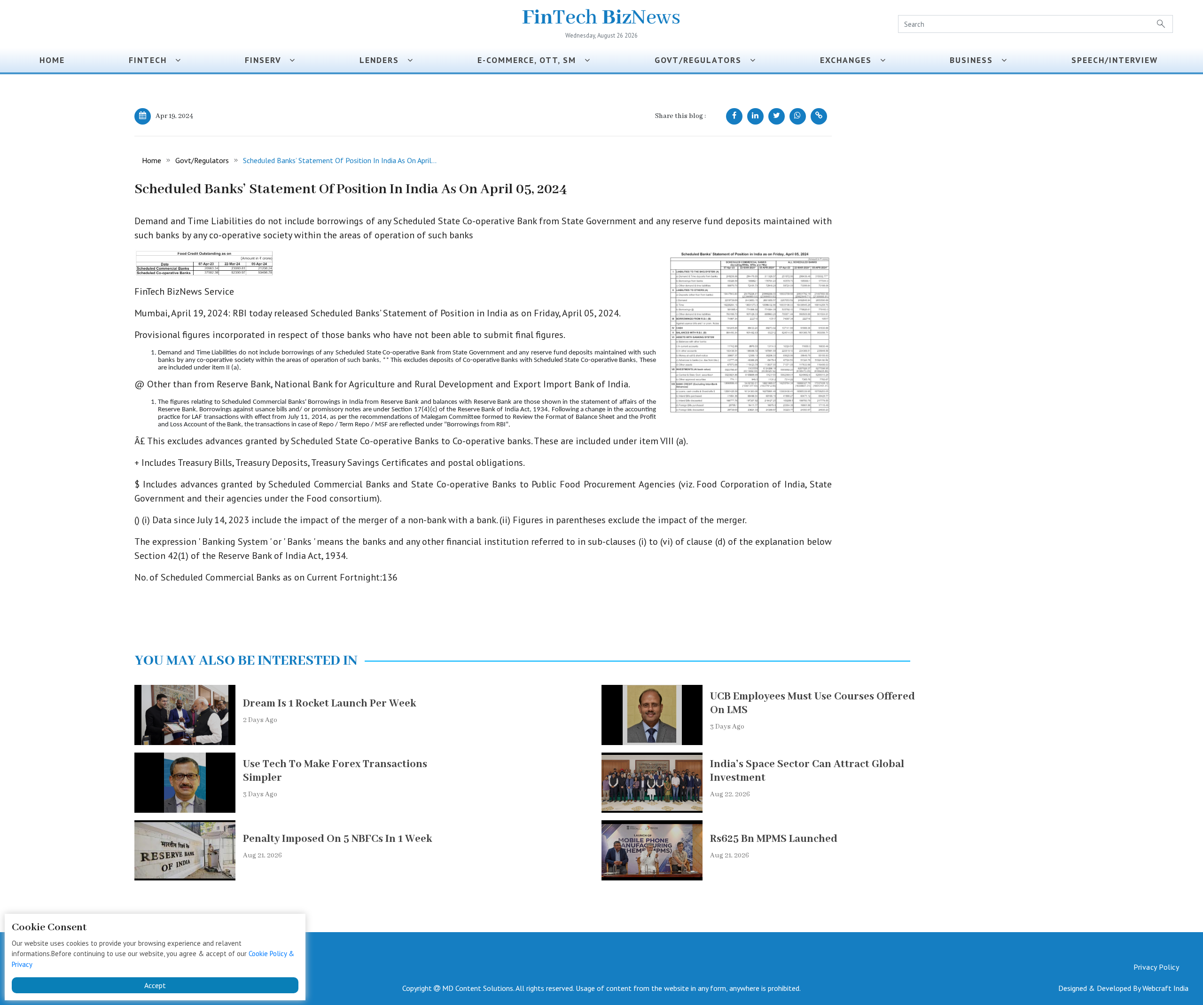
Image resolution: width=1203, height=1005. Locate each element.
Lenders (383, 60)
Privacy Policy (1156, 967)
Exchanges (850, 60)
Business (975, 60)
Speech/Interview (1117, 60)
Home (52, 60)
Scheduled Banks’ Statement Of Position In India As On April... (340, 160)
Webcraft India (1165, 988)
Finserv (267, 60)
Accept (155, 985)
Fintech (152, 60)
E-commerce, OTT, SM (531, 60)
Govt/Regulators (702, 60)
